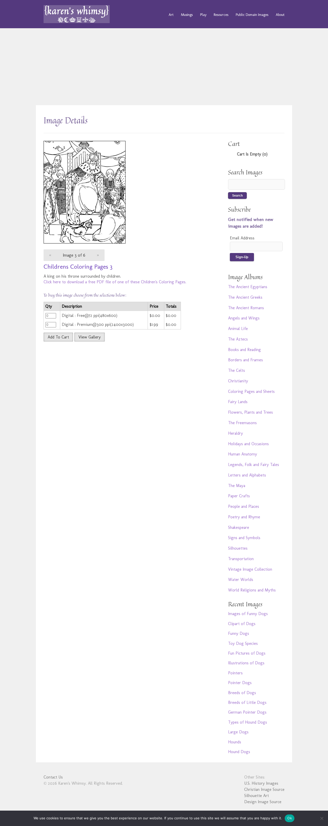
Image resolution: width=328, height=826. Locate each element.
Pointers (235, 672)
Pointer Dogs (240, 682)
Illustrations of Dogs (246, 662)
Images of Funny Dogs (248, 613)
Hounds (234, 742)
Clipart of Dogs (241, 623)
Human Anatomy (242, 454)
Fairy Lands (238, 401)
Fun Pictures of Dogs (246, 653)
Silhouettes (238, 548)
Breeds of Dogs (242, 692)
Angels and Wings (244, 318)
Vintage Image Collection (250, 569)
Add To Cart (58, 337)
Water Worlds (240, 579)
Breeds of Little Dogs (247, 702)
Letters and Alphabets (247, 475)
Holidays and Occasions (248, 443)
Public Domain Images (252, 14)
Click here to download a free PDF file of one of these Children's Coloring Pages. (115, 281)
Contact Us (53, 777)
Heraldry (235, 433)
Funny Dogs (238, 633)
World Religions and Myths (252, 590)
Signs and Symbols (244, 537)
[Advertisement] (164, 67)
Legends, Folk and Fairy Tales (253, 464)
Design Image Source (262, 801)
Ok (289, 818)
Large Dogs (238, 732)
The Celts (236, 370)
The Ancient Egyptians (247, 286)
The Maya (236, 485)
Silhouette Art (256, 795)
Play (203, 14)
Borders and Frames (245, 359)
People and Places (243, 506)
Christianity (238, 380)
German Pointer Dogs (247, 712)
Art (171, 14)
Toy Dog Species (243, 643)
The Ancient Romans (246, 307)
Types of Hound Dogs (247, 722)
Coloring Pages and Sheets (251, 391)
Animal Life (238, 328)
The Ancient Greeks (245, 297)
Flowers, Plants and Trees (250, 412)
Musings (187, 14)
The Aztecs (238, 339)
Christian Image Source (264, 789)
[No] (321, 818)
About (280, 14)
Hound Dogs (239, 751)
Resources (221, 14)
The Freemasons (242, 422)
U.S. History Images (261, 783)
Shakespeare (238, 527)
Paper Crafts (239, 495)
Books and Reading (244, 349)
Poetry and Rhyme (244, 516)
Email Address (242, 238)
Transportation (241, 558)
